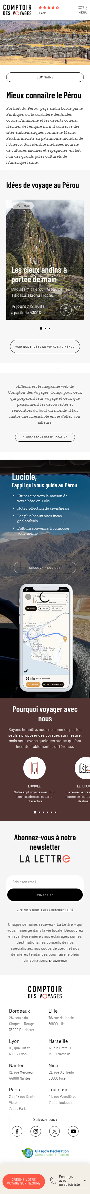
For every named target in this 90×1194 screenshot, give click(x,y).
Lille (53, 1011)
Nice (53, 1065)
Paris (14, 1089)
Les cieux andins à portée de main (40, 281)
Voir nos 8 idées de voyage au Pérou (45, 346)
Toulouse (58, 1089)
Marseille (58, 1041)
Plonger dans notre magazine (45, 437)
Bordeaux (19, 1011)
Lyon (14, 1041)
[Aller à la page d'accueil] (18, 10)
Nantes (16, 1065)
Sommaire (45, 77)
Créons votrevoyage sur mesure (23, 1181)
